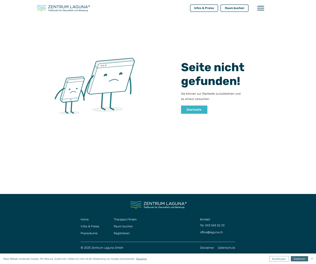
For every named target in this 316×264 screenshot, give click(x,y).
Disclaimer (141, 258)
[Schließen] (312, 258)
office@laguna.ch (211, 232)
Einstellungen (279, 258)
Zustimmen (299, 258)
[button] (260, 8)
